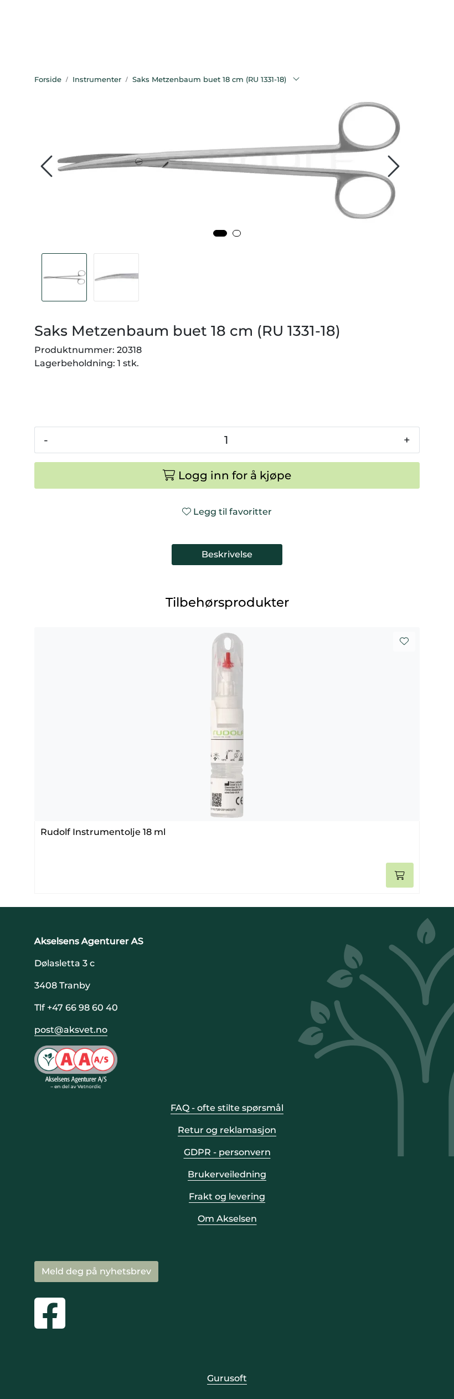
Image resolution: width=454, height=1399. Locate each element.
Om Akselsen (227, 1218)
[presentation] (48, 166)
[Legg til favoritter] (404, 642)
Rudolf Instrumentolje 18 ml (103, 832)
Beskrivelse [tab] (227, 554)
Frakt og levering (227, 1196)
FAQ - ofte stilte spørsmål (227, 1108)
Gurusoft (227, 1378)
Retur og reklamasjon (227, 1130)
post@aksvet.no (70, 1029)
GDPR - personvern (227, 1152)
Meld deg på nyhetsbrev (96, 1271)
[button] (220, 233)
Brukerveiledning (227, 1174)
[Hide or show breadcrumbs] (296, 80)
